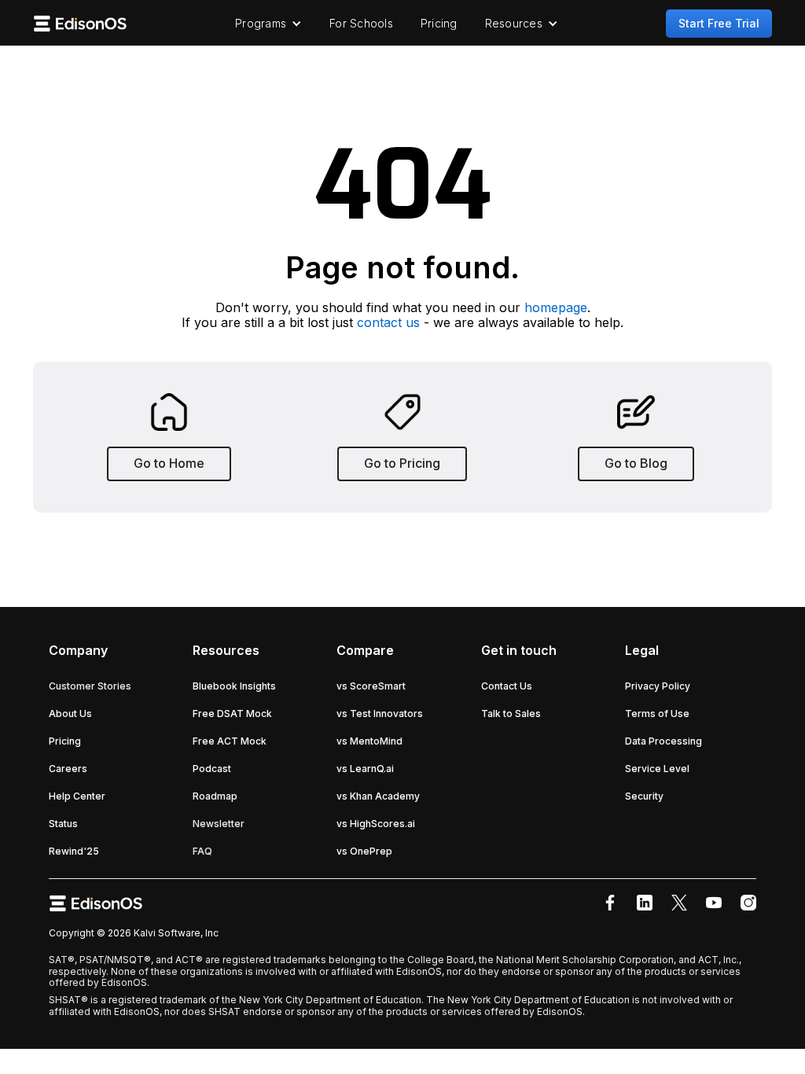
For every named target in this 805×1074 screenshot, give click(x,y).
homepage (555, 307)
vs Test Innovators (379, 713)
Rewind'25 (74, 851)
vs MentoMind (369, 741)
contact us (388, 322)
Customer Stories (90, 686)
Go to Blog (636, 463)
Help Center (77, 796)
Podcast (212, 768)
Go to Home (169, 463)
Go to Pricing (402, 463)
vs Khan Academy (378, 796)
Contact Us (506, 686)
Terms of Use (657, 713)
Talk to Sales (511, 713)
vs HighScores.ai (375, 823)
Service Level (657, 768)
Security (644, 796)
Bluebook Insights (234, 686)
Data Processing (663, 741)
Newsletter (218, 823)
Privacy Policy (657, 686)
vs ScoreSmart (371, 686)
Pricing (439, 23)
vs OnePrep (364, 851)
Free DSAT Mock (232, 713)
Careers (68, 768)
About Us (70, 713)
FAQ (202, 851)
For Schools (361, 23)
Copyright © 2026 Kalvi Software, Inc (134, 933)
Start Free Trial (718, 23)
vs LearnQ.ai (365, 768)
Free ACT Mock (229, 741)
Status (63, 823)
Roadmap (215, 796)
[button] (268, 23)
